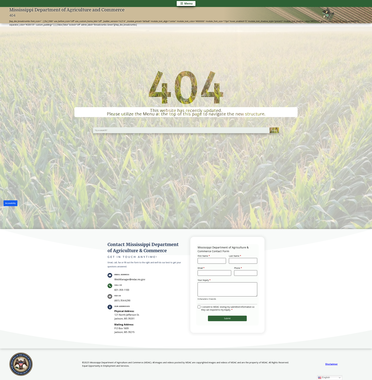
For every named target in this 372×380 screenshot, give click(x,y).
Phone (238, 268)
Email (201, 268)
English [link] (325, 377)
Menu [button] (188, 3)
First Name (204, 255)
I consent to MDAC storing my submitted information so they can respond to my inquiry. (227, 308)
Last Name (235, 255)
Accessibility (10, 203)
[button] (274, 130)
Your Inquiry (204, 280)
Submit (227, 318)
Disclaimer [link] (331, 364)
